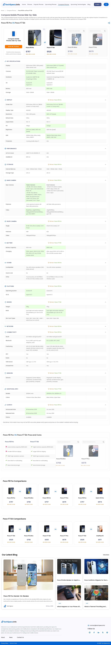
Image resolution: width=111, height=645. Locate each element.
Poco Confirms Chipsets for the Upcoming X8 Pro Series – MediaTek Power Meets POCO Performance (96, 580)
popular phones (38, 4)
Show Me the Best (13, 46)
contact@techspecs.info (97, 625)
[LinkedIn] (98, 632)
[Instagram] (89, 632)
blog (89, 4)
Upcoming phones (50, 4)
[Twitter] (103, 632)
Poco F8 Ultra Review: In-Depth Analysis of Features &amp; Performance (69, 580)
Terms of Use (13, 643)
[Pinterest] (107, 632)
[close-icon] (44, 29)
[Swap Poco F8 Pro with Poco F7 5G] (45, 42)
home (24, 4)
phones (29, 4)
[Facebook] (94, 632)
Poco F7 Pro (93, 47)
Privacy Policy (4, 643)
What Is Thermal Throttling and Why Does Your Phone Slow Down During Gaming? (96, 606)
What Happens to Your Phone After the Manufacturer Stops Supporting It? (69, 606)
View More (106, 555)
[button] (55, 100)
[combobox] (97, 4)
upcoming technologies (78, 4)
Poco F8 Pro (30, 47)
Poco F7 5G (51, 47)
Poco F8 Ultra (72, 47)
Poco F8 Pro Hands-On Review (16, 596)
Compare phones (63, 4)
